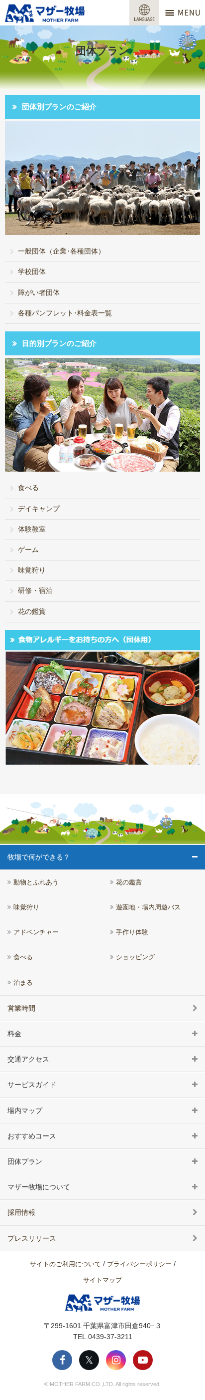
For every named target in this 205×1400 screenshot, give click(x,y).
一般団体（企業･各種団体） (61, 251)
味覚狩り (32, 570)
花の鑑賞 (32, 611)
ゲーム (28, 550)
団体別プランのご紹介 (59, 106)
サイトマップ (102, 1280)
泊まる (23, 982)
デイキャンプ (39, 509)
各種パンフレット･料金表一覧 (65, 313)
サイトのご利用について (65, 1264)
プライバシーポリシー (139, 1264)
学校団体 (32, 272)
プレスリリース (31, 1238)
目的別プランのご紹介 (59, 343)
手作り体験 (132, 932)
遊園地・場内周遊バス (148, 907)
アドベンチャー (36, 932)
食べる (28, 488)
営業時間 (21, 1008)
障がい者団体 (39, 292)
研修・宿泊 (35, 590)
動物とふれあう (36, 882)
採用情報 (21, 1212)
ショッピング (135, 957)
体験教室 (32, 529)
